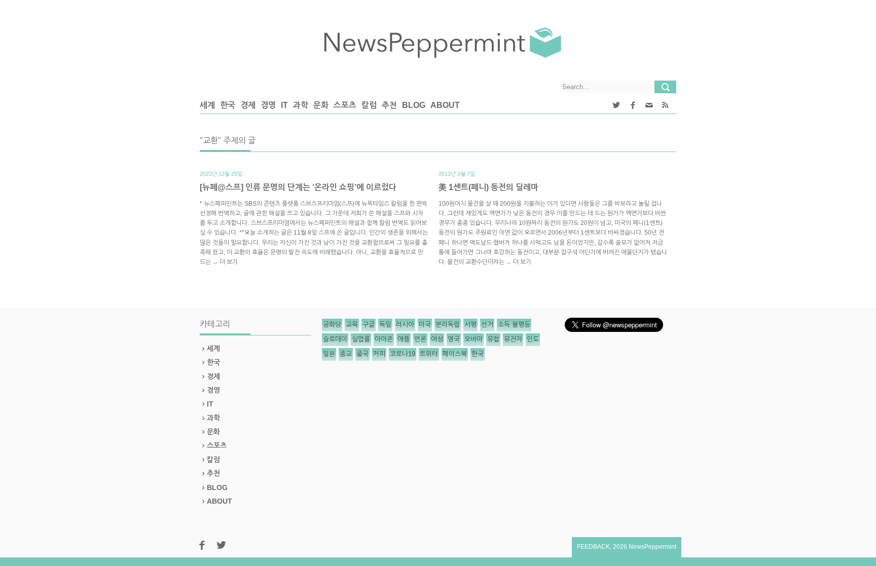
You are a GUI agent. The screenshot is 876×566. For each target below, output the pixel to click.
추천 (389, 105)
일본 (329, 354)
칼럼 (369, 105)
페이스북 (455, 354)
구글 (368, 324)
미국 (425, 324)
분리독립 (447, 324)
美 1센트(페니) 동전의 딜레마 (488, 187)
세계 (207, 105)
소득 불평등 (514, 324)
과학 (300, 105)
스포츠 (345, 105)
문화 (320, 105)
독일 (385, 324)
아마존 (384, 339)
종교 (346, 354)
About (445, 105)
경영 (268, 105)
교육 (352, 324)
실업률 (361, 339)
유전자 (513, 339)
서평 (470, 324)
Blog (413, 105)
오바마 (473, 339)
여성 (437, 339)
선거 (487, 324)
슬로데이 (335, 339)
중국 (362, 354)
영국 (454, 339)
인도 (533, 339)
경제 (248, 105)
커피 (379, 354)
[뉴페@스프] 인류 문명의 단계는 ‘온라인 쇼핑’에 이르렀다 (298, 187)
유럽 (493, 339)
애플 (403, 339)
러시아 (405, 324)
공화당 (332, 324)
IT (284, 105)
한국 (227, 105)
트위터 (429, 354)
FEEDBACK (593, 546)
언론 (420, 339)
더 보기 (229, 262)
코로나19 (402, 354)
